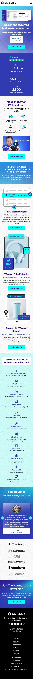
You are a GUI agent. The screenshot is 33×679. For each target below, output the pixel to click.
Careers (16, 650)
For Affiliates (16, 661)
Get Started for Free (16, 47)
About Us (16, 642)
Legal (16, 653)
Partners (16, 648)
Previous (2, 518)
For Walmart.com (16, 666)
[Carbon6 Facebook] (15, 624)
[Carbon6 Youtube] (18, 624)
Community (16, 645)
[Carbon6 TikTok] (24, 624)
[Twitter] (9, 624)
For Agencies (16, 664)
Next (30, 518)
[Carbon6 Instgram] (12, 624)
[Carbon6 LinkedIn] (21, 624)
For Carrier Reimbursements (16, 669)
